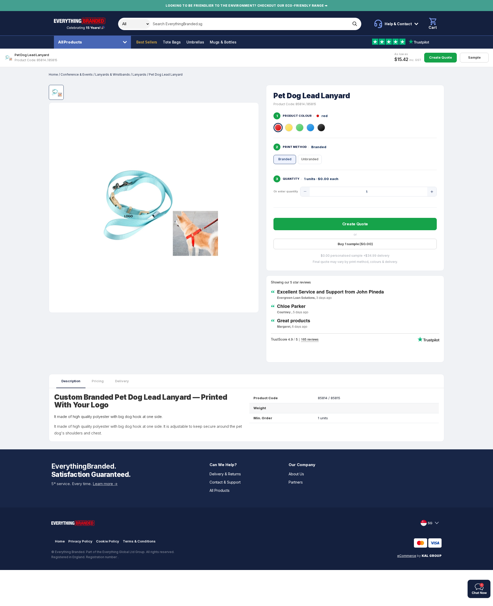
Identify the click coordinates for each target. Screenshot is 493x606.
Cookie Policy (107, 541)
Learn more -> (105, 483)
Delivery (122, 381)
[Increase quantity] (432, 191)
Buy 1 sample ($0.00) (355, 244)
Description (70, 381)
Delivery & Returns (225, 474)
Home (53, 74)
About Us (296, 474)
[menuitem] (94, 42)
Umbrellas (195, 42)
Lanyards (139, 74)
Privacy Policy (80, 541)
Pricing (98, 381)
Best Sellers (146, 42)
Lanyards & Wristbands (112, 74)
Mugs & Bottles (223, 42)
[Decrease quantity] (305, 191)
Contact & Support (225, 482)
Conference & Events (77, 74)
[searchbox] (250, 24)
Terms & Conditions (139, 541)
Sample (474, 57)
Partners (296, 482)
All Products (70, 42)
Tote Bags (172, 42)
